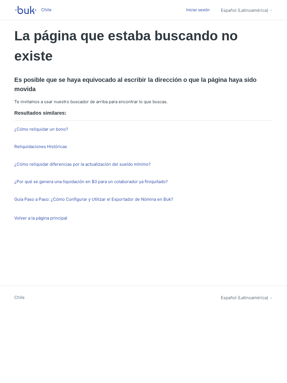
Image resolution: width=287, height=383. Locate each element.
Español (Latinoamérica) (245, 10)
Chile (19, 297)
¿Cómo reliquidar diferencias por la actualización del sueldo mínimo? (82, 164)
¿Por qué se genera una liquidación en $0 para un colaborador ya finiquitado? (91, 181)
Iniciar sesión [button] (198, 9)
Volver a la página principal (40, 218)
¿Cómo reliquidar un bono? (41, 129)
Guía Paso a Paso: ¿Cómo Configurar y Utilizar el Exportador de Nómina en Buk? (93, 199)
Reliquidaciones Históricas (40, 146)
